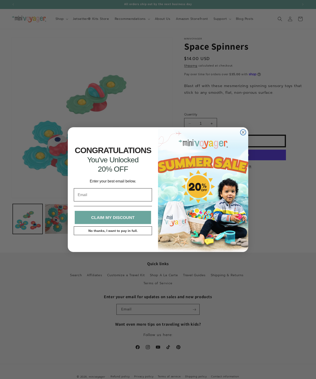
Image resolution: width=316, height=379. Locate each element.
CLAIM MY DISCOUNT (113, 217)
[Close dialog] (243, 132)
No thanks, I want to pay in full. (113, 231)
